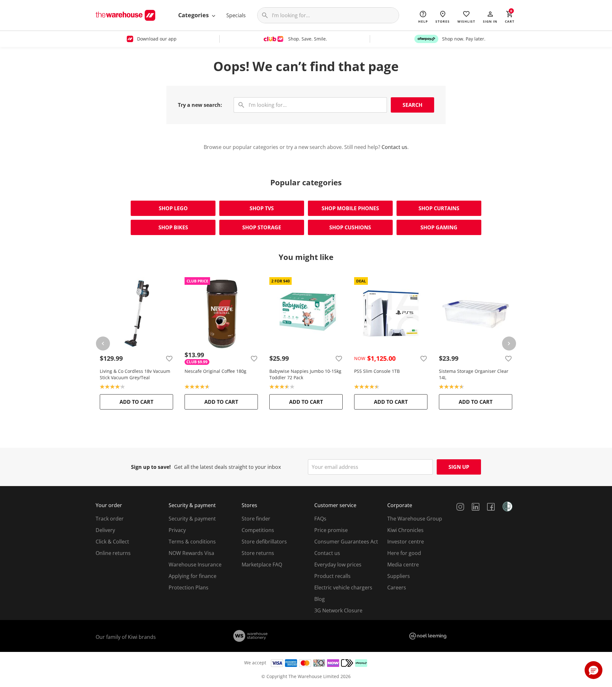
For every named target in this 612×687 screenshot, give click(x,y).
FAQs (320, 518)
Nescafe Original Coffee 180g (215, 371)
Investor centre (405, 541)
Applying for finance (192, 576)
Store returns (258, 553)
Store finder (256, 518)
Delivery (105, 530)
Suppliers (398, 576)
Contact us (394, 147)
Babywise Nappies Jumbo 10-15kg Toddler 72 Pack (305, 374)
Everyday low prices (337, 564)
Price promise (331, 530)
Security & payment (192, 518)
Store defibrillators (264, 541)
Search (412, 104)
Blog (319, 598)
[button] (490, 16)
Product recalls (332, 576)
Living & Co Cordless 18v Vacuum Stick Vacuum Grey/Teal (135, 374)
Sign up (458, 466)
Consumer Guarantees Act (346, 541)
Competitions (258, 530)
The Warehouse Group (414, 518)
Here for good (404, 553)
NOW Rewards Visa (191, 553)
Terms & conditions (192, 541)
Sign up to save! (151, 466)
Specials (236, 15)
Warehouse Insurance (195, 564)
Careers (396, 587)
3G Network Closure (338, 610)
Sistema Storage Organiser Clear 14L (473, 374)
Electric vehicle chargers (343, 587)
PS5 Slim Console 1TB (377, 371)
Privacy (177, 530)
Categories (194, 15)
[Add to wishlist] (169, 358)
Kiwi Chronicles (405, 530)
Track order (110, 518)
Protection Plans (188, 587)
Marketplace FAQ (262, 564)
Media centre (403, 564)
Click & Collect (112, 541)
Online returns (113, 553)
